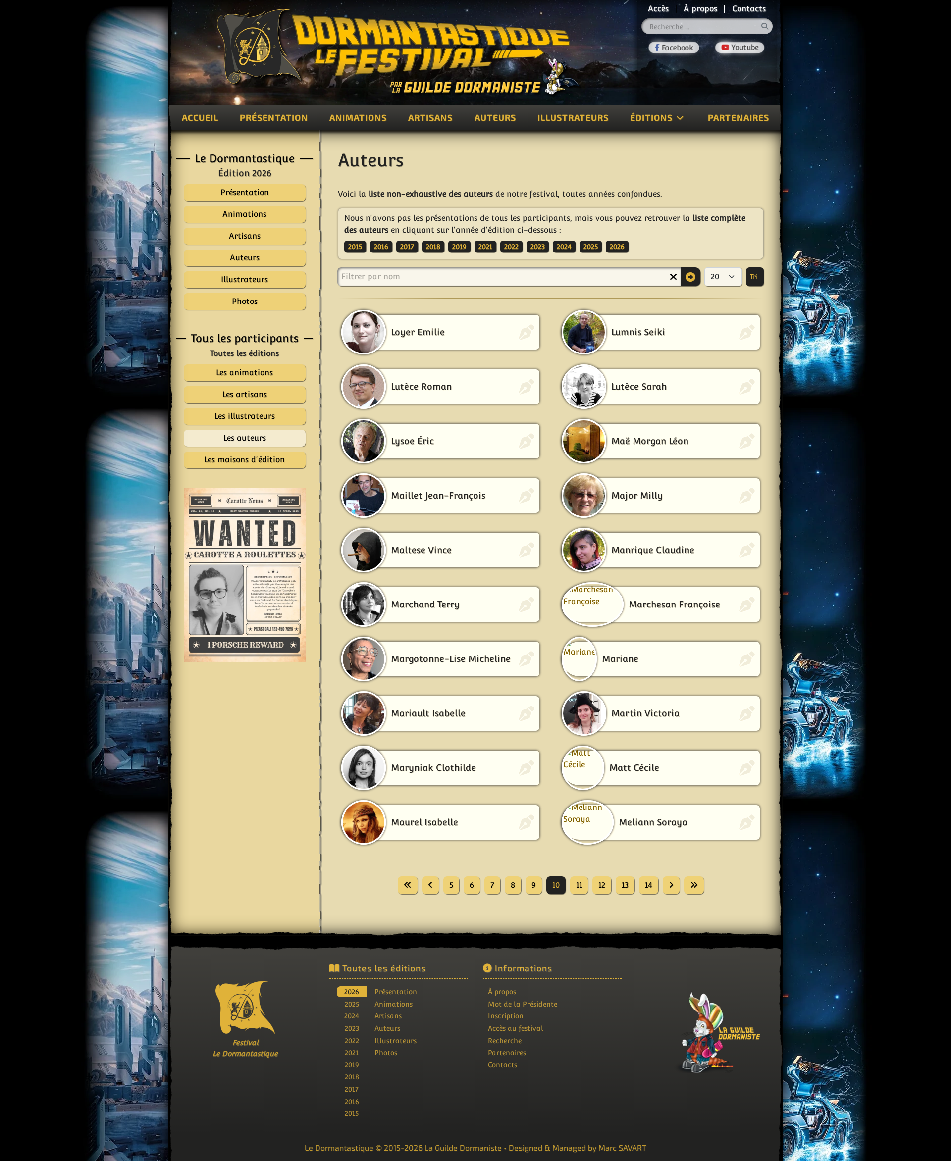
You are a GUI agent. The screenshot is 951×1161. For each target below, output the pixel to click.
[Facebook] (674, 47)
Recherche (505, 1040)
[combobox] (707, 26)
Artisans (430, 117)
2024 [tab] (351, 1015)
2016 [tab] (352, 1101)
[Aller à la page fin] (694, 885)
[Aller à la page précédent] (430, 885)
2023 (537, 247)
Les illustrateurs (244, 416)
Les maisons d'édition (244, 459)
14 (648, 885)
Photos (385, 1052)
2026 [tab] (351, 991)
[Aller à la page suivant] (671, 885)
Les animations (244, 372)
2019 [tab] (352, 1064)
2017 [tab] (352, 1089)
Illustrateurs (573, 117)
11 (579, 885)
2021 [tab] (352, 1052)
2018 (433, 247)
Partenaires (738, 117)
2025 (590, 247)
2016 (381, 247)
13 (625, 885)
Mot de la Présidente (522, 1004)
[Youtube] (740, 47)
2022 (511, 247)
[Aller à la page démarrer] (408, 885)
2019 (459, 247)
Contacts (749, 8)
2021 (485, 247)
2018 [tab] (352, 1076)
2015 (355, 247)
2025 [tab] (352, 1004)
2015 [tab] (352, 1113)
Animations (358, 117)
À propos (700, 8)
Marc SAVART (622, 1147)
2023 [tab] (352, 1028)
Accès (658, 8)
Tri (755, 277)
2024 (564, 247)
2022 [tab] (352, 1040)
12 (601, 885)
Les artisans (244, 394)
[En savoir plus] (705, 1025)
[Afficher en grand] (245, 575)
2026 (617, 247)
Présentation (274, 117)
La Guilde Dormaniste (463, 1147)
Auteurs (495, 117)
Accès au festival (515, 1028)
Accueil (200, 117)
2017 (407, 247)
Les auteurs (244, 438)
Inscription (506, 1015)
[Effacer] (673, 276)
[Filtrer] (690, 276)
